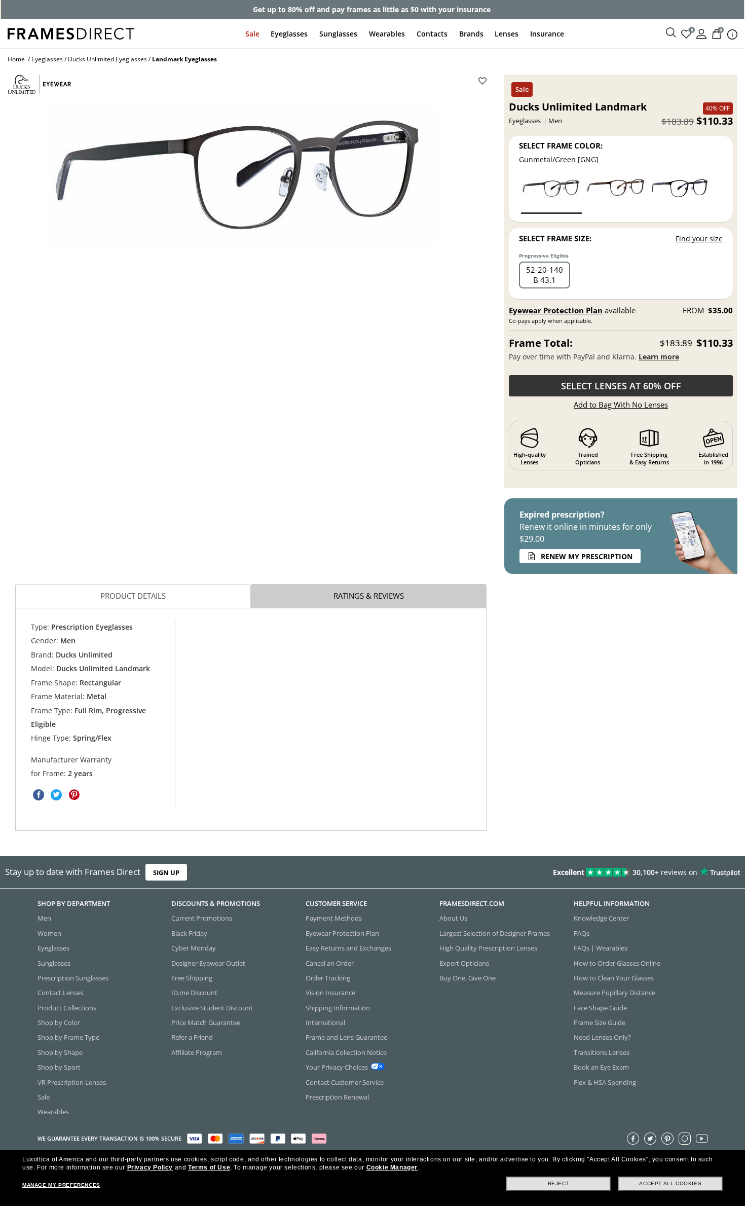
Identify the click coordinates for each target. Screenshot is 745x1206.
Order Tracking (328, 977)
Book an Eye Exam (601, 1067)
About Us (453, 918)
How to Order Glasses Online (617, 963)
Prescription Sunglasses (73, 977)
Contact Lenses (61, 992)
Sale (252, 34)
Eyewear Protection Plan (556, 310)
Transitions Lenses (601, 1052)
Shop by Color (59, 1022)
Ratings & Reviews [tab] (368, 596)
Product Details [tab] (133, 596)
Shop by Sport (59, 1067)
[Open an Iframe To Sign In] (701, 33)
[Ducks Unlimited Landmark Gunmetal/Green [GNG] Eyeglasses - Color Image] (551, 195)
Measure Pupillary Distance (614, 992)
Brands (471, 34)
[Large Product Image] (241, 175)
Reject (559, 1183)
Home (16, 59)
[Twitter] (650, 1138)
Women (49, 933)
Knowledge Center (601, 918)
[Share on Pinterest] (74, 794)
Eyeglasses (289, 34)
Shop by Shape (60, 1052)
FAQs (581, 933)
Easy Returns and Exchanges (348, 948)
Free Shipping (191, 977)
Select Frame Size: (555, 238)
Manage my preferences (61, 1185)
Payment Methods (334, 918)
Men (44, 918)
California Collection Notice (346, 1052)
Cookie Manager (392, 1167)
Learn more (659, 356)
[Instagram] (685, 1138)
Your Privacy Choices (337, 1067)
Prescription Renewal (337, 1097)
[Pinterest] (667, 1138)
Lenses (506, 34)
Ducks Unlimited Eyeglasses (107, 59)
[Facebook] (633, 1138)
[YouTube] (702, 1138)
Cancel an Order (330, 963)
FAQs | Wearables (600, 948)
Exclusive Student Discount (212, 1007)
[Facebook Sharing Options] (38, 794)
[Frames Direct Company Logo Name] (71, 33)
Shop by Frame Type (68, 1037)
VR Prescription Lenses (72, 1082)
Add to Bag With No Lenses (621, 404)
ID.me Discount (194, 992)
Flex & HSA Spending (605, 1082)
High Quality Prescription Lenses (488, 948)
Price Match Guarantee (205, 1022)
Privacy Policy (150, 1167)
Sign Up (166, 872)
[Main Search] (671, 33)
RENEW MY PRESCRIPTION (586, 556)
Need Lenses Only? (602, 1037)
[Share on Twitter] (56, 794)
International (325, 1022)
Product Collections (67, 1007)
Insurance (547, 34)
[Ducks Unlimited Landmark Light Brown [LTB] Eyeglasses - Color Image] (616, 195)
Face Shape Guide (600, 1007)
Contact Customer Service (345, 1082)
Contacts (432, 34)
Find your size (699, 238)
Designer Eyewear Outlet (208, 963)
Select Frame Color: (561, 145)
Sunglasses (338, 34)
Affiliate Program (196, 1052)
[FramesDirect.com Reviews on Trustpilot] (587, 872)
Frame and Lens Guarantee (346, 1037)
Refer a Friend (192, 1037)
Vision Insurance (330, 992)
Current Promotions (201, 918)
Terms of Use (209, 1167)
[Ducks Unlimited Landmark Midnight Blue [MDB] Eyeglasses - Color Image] (680, 195)
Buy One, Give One (467, 977)
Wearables (387, 34)
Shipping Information (338, 1007)
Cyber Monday (193, 948)
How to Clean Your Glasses (614, 977)
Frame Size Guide (599, 1022)
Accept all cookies (670, 1183)
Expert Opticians (464, 963)
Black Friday (189, 933)
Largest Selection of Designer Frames (494, 933)
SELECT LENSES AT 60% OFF (621, 386)
